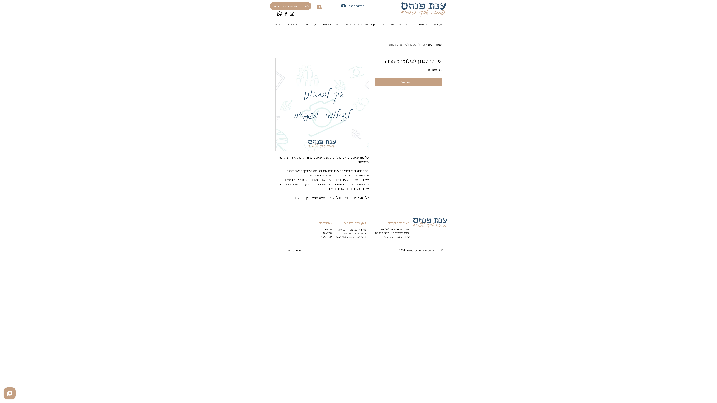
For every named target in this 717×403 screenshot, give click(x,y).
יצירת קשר (326, 236)
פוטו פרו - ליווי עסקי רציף (351, 237)
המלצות (327, 233)
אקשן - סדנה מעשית (354, 233)
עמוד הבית (435, 44)
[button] (319, 6)
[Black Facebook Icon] (286, 14)
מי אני (328, 229)
